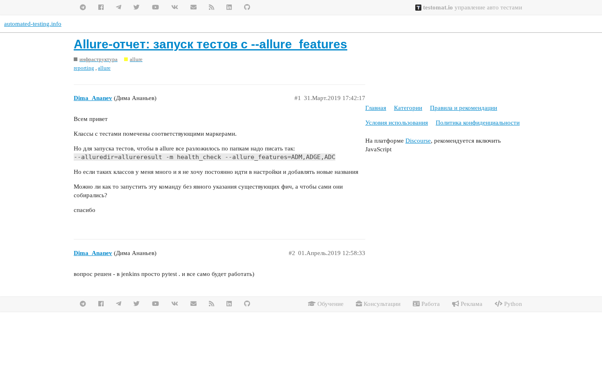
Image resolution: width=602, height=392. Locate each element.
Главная (375, 108)
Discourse (418, 140)
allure (104, 68)
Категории (408, 108)
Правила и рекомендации (463, 108)
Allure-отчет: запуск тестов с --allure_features (210, 44)
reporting (84, 68)
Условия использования (396, 122)
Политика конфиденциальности (478, 122)
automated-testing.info (32, 24)
